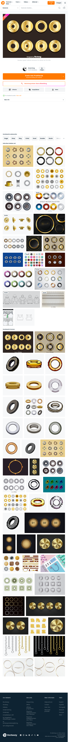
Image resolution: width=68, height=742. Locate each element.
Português (61, 706)
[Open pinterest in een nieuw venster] (29, 734)
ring (20, 137)
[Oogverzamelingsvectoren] (54, 242)
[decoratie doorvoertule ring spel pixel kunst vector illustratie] (37, 501)
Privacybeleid (60, 735)
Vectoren (9, 2)
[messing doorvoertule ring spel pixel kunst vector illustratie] (55, 363)
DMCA (28, 704)
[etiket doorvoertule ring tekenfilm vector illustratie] (55, 427)
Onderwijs (6, 711)
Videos (26, 2)
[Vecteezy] (3, 3)
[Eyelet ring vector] (18, 178)
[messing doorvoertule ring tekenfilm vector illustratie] (11, 447)
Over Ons (47, 706)
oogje (6, 137)
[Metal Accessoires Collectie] (50, 583)
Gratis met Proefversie (34, 76)
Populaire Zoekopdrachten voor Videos (31, 723)
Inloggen (58, 3)
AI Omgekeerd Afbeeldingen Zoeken (9, 717)
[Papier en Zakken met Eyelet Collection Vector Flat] (53, 562)
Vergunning (29, 701)
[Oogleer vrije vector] (55, 259)
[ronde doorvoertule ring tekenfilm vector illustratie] (13, 427)
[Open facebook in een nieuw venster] (20, 734)
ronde (51, 137)
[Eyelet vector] (17, 223)
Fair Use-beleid (58, 736)
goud (34, 137)
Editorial (34, 2)
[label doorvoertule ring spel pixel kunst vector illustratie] (13, 363)
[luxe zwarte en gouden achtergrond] (34, 242)
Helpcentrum (48, 701)
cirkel (27, 137)
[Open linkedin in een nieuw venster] (26, 734)
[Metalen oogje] (50, 278)
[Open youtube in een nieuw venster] (37, 734)
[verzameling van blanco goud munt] (38, 625)
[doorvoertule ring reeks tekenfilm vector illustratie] (34, 406)
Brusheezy (6, 701)
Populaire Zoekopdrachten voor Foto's (31, 717)
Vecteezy (5, 704)
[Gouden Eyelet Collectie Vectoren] (18, 341)
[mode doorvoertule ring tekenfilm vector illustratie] (13, 384)
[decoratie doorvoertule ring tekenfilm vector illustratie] (34, 384)
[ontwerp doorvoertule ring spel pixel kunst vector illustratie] (56, 501)
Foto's (18, 2)
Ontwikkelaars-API (8, 714)
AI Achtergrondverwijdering (10, 721)
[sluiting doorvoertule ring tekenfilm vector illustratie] (34, 427)
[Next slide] (61, 137)
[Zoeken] (59, 8)
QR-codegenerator (8, 725)
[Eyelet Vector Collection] (18, 200)
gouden (42, 137)
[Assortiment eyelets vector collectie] (50, 200)
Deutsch (60, 709)
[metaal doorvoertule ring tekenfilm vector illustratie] (30, 447)
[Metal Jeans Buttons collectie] (18, 155)
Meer (7, 4)
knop (13, 137)
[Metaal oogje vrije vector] (54, 483)
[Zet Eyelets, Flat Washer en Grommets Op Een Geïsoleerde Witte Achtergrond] (14, 242)
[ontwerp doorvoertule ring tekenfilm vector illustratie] (55, 384)
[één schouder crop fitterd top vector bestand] (8, 316)
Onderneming (7, 709)
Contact (47, 704)
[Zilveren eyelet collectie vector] (14, 483)
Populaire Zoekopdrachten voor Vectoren (31, 712)
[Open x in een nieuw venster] (35, 734)
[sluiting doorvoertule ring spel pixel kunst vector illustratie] (55, 406)
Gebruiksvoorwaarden (49, 735)
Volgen (42, 70)
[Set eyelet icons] (18, 583)
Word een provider (47, 709)
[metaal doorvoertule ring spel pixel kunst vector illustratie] (13, 522)
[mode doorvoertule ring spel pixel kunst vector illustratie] (34, 363)
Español (60, 704)
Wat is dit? (18, 95)
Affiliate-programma (29, 707)
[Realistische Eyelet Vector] (50, 155)
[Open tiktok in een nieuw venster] (32, 734)
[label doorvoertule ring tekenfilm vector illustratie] (13, 406)
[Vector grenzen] (53, 298)
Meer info (6, 99)
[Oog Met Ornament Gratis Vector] (13, 259)
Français (60, 711)
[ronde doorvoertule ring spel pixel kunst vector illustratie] (34, 483)
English (60, 701)
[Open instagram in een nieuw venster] (23, 734)
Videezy (5, 706)
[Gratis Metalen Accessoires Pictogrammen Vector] (50, 178)
